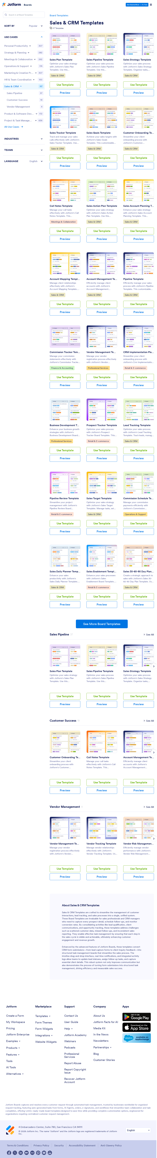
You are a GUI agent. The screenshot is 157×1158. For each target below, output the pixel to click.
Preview (65, 92)
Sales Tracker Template (63, 132)
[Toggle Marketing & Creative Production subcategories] (35, 72)
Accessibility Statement (82, 1145)
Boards (28, 4)
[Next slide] (154, 666)
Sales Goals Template (98, 132)
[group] (65, 678)
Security (59, 1145)
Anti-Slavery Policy (111, 1145)
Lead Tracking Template (137, 425)
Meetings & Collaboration (63, 221)
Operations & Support (135, 514)
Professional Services (98, 367)
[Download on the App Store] (136, 1027)
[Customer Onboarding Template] (138, 117)
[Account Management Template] (102, 263)
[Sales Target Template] (102, 483)
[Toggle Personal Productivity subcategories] (30, 45)
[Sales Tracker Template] (65, 117)
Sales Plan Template (61, 59)
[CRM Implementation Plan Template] (138, 336)
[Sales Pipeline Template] (102, 44)
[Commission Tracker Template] (65, 336)
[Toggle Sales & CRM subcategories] (20, 86)
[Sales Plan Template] (65, 44)
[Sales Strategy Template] (138, 44)
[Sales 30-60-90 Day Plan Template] (138, 556)
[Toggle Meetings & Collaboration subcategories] (34, 59)
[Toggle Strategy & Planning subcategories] (28, 52)
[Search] (6, 15)
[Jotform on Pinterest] (38, 1153)
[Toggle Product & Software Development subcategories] (36, 113)
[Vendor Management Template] (102, 336)
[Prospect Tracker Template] (102, 410)
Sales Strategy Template (137, 59)
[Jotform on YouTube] (44, 1153)
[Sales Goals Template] (102, 117)
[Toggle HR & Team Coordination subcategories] (33, 79)
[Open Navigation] (150, 4)
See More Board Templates (101, 624)
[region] (24, 93)
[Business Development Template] (65, 410)
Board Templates (59, 15)
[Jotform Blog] (32, 1153)
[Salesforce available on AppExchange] (136, 1038)
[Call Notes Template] (65, 190)
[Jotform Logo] (11, 4)
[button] (24, 25)
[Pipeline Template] (138, 263)
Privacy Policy (41, 1145)
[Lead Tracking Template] (138, 410)
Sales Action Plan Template (101, 205)
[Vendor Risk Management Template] (138, 828)
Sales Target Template (99, 498)
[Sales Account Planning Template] (138, 190)
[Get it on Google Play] (136, 1017)
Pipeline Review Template (64, 498)
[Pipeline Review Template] (65, 483)
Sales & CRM (58, 75)
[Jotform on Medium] (26, 1153)
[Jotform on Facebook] (9, 1153)
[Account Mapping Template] (65, 263)
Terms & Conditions (18, 1145)
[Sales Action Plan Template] (102, 190)
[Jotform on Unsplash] (50, 1153)
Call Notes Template (61, 205)
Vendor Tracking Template (101, 843)
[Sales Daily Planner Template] (65, 556)
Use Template (65, 84)
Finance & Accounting (62, 367)
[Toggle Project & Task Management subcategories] (35, 120)
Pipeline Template (133, 278)
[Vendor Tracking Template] (102, 828)
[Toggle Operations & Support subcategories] (31, 66)
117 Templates (58, 28)
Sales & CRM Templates (77, 23)
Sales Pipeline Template (99, 59)
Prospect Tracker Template (101, 425)
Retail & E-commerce (135, 367)
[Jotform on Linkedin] (21, 1153)
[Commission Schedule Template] (138, 483)
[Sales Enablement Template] (102, 556)
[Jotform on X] (15, 1153)
